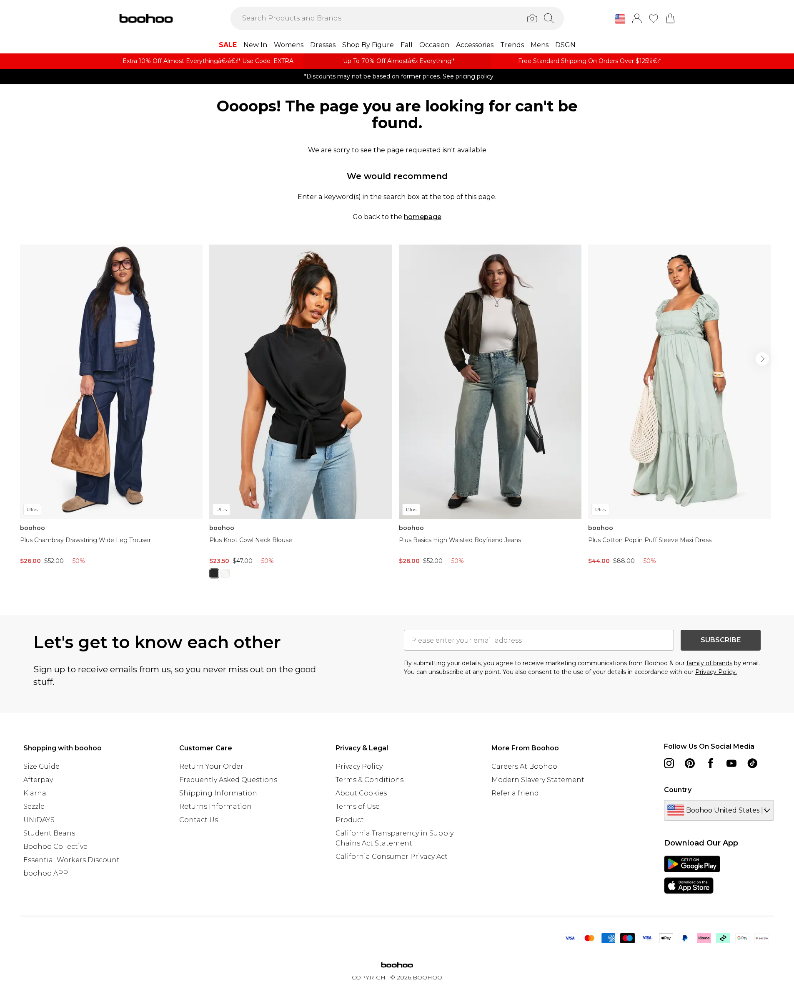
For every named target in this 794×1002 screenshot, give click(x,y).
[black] (214, 573)
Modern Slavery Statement (537, 780)
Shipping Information (218, 793)
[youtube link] (731, 763)
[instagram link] (669, 763)
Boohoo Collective (55, 847)
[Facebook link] (711, 763)
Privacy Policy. (716, 672)
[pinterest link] (690, 763)
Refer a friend (515, 793)
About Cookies (361, 793)
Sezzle (34, 806)
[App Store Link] (692, 875)
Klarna (34, 793)
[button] (620, 19)
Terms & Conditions (369, 780)
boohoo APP (45, 873)
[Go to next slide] (762, 359)
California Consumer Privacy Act (392, 857)
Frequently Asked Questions (228, 780)
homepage (422, 217)
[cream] (225, 573)
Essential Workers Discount (71, 860)
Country (677, 790)
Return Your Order (211, 766)
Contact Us (198, 820)
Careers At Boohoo (524, 766)
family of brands (709, 663)
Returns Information (215, 806)
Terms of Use (358, 806)
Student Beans (49, 833)
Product (350, 820)
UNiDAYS (39, 820)
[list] (397, 416)
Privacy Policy (359, 766)
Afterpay (38, 780)
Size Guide (41, 766)
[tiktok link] (752, 763)
